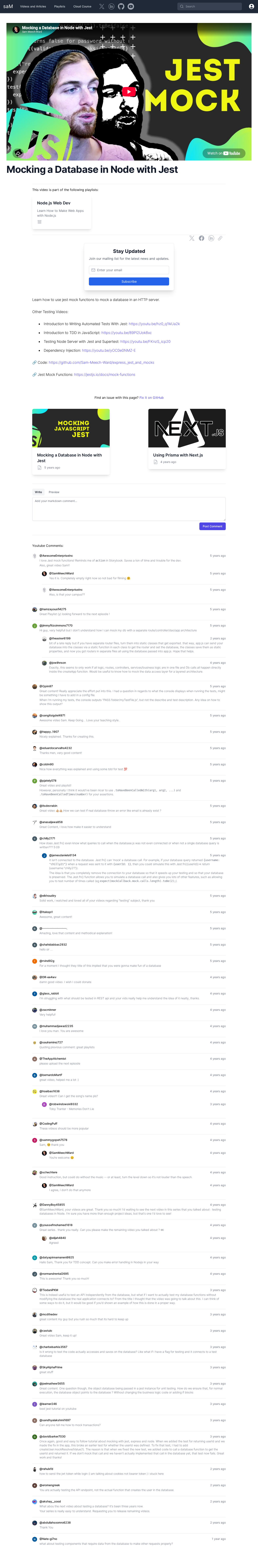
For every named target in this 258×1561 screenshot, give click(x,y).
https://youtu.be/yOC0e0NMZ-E (109, 350)
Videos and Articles (33, 6)
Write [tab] (38, 492)
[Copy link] (221, 238)
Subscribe (129, 281)
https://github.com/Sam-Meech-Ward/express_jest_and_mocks (101, 362)
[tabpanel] (129, 509)
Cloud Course (82, 6)
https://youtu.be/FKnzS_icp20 (145, 341)
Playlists (59, 6)
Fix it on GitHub (151, 398)
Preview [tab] (54, 492)
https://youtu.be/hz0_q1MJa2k (154, 324)
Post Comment (212, 526)
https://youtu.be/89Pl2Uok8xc (126, 333)
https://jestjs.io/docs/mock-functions (104, 374)
